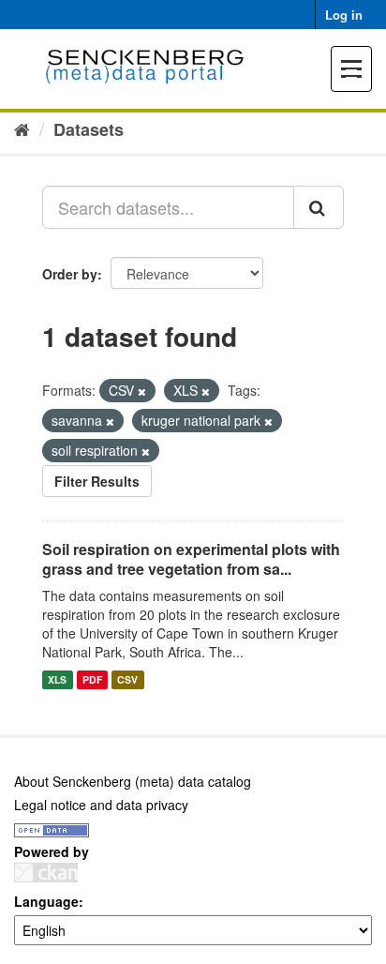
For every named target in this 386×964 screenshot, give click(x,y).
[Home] (22, 128)
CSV (127, 679)
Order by (69, 273)
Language (46, 901)
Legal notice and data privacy (101, 804)
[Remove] (142, 391)
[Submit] (318, 207)
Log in (344, 14)
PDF (92, 679)
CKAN (46, 872)
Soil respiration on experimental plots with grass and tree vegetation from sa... (191, 559)
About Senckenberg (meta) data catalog (132, 781)
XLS (57, 679)
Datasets (88, 129)
